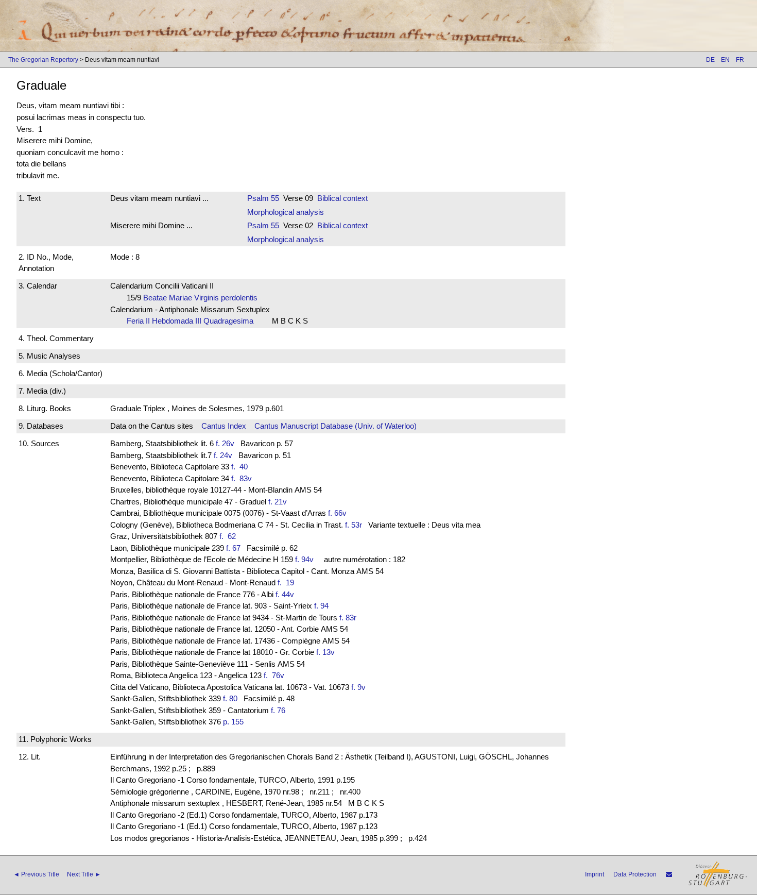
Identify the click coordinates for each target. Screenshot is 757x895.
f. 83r (347, 617)
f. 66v (337, 513)
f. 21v (277, 501)
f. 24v (223, 455)
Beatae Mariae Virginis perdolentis (203, 297)
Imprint (594, 874)
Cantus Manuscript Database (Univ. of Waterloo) (335, 425)
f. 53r (353, 524)
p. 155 (233, 721)
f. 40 (241, 466)
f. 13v (325, 652)
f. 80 (230, 698)
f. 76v (276, 675)
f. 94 (321, 605)
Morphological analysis (285, 212)
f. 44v (285, 594)
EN (725, 59)
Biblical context (342, 198)
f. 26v (225, 443)
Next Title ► (84, 874)
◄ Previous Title (36, 874)
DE (710, 59)
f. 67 (233, 548)
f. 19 (288, 582)
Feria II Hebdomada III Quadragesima (193, 320)
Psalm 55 (263, 198)
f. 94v (304, 559)
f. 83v (243, 478)
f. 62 (229, 536)
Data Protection (635, 874)
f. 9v (358, 687)
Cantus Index (223, 425)
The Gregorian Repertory (43, 59)
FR (740, 59)
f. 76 (278, 710)
